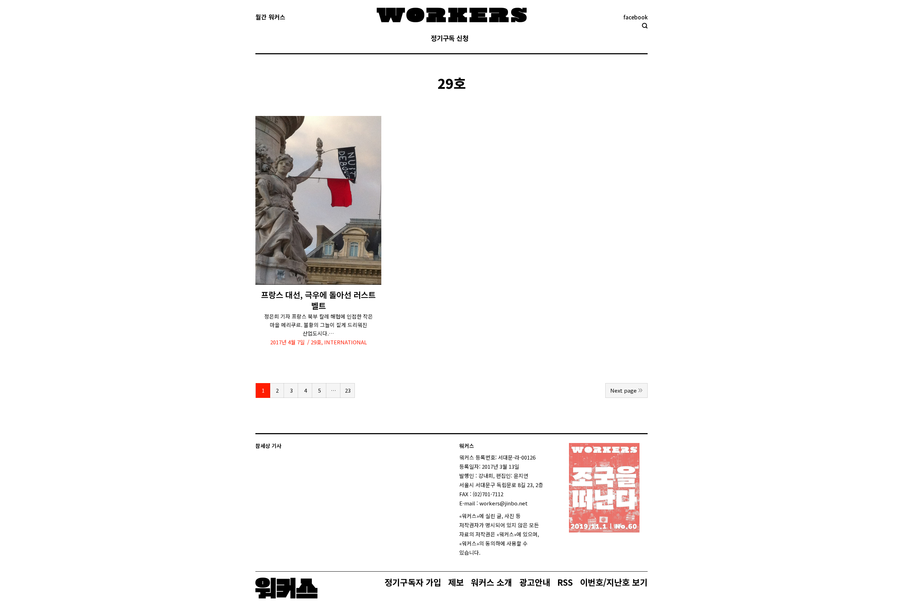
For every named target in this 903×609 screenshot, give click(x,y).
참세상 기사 (268, 445)
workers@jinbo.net (503, 503)
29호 (316, 342)
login (486, 552)
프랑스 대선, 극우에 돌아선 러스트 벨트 (318, 300)
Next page (623, 390)
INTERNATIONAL (345, 342)
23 (348, 390)
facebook (635, 17)
